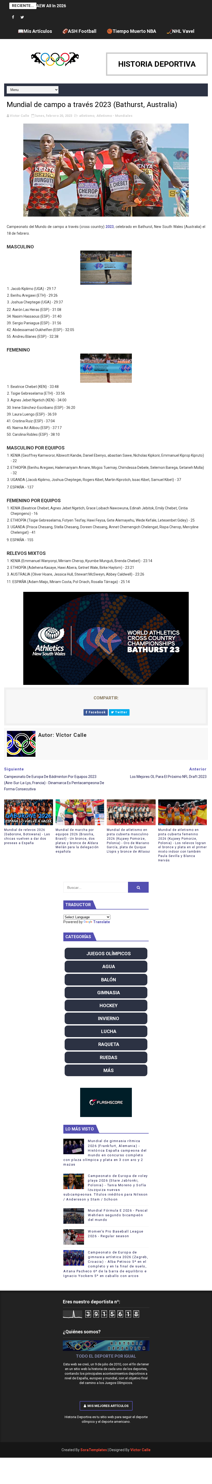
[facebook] (13, 17)
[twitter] (22, 17)
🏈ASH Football (79, 31)
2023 (109, 227)
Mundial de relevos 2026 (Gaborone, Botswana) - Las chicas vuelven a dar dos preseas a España (27, 836)
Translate (101, 922)
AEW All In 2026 (51, 5)
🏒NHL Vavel (180, 31)
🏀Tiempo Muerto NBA (131, 31)
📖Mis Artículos (35, 31)
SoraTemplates (93, 1450)
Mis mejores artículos (107, 1406)
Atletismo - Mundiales (114, 116)
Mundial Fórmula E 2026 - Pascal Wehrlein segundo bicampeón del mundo (118, 1215)
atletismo (86, 116)
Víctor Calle (140, 1450)
